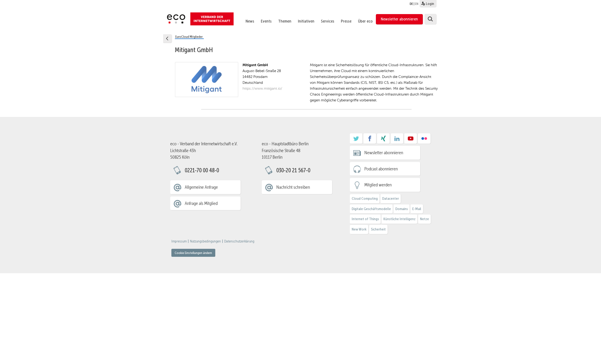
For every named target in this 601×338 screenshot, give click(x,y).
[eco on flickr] (424, 140)
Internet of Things (365, 219)
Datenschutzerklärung (239, 241)
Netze (424, 219)
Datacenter (390, 198)
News (250, 21)
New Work (359, 229)
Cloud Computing (365, 198)
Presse (346, 21)
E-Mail (416, 209)
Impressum (179, 241)
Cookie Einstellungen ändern (193, 253)
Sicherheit (378, 229)
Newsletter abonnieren (399, 19)
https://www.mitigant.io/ (262, 88)
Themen (284, 21)
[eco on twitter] (356, 140)
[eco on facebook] (370, 140)
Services (327, 21)
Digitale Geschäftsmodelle (371, 209)
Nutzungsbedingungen (205, 241)
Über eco (365, 21)
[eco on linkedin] (397, 140)
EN (416, 4)
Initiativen (306, 21)
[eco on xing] (383, 140)
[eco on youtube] (410, 140)
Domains (401, 209)
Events (266, 21)
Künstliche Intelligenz (399, 219)
